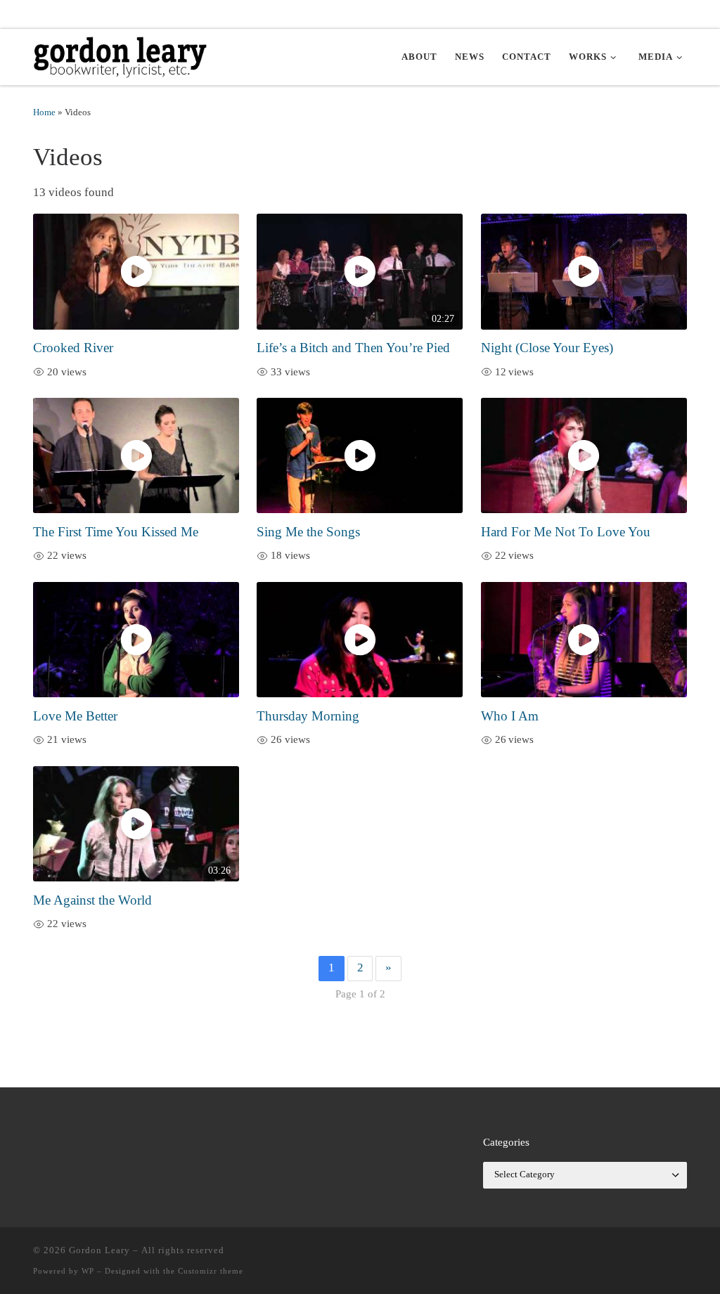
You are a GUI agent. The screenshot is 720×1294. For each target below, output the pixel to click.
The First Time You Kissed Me (115, 531)
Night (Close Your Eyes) (547, 347)
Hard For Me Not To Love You (565, 531)
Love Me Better (75, 716)
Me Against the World (92, 900)
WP (88, 1271)
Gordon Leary (99, 1250)
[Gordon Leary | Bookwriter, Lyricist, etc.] (121, 54)
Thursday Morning (308, 716)
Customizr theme (210, 1271)
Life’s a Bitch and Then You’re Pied (353, 347)
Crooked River (73, 347)
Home (44, 112)
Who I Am (510, 716)
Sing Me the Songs (308, 531)
